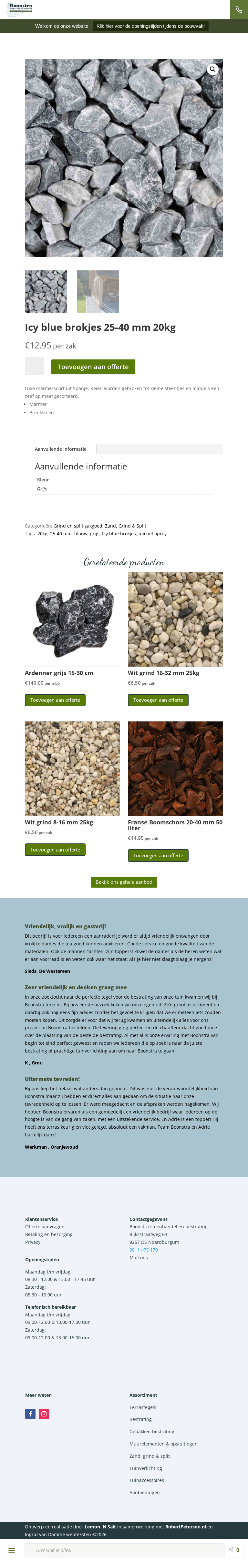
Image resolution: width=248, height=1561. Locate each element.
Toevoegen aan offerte (93, 366)
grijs (94, 533)
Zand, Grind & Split (125, 526)
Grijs (42, 489)
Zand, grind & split (149, 1456)
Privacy (32, 1242)
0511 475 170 (143, 1250)
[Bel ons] (239, 9)
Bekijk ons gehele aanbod (124, 882)
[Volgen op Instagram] (44, 1414)
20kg (42, 533)
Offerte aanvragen (45, 1227)
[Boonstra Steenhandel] (19, 10)
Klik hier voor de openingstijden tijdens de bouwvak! (151, 26)
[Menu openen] (11, 1550)
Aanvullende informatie (61, 449)
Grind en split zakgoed (78, 526)
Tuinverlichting (145, 1468)
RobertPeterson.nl (185, 1527)
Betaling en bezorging (49, 1234)
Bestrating (140, 1419)
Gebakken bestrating (151, 1431)
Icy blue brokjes (119, 533)
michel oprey (153, 533)
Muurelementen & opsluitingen (163, 1444)
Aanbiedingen (144, 1492)
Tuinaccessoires (146, 1480)
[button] (213, 69)
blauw (81, 533)
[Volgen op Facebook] (30, 1414)
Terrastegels (142, 1407)
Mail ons (138, 1257)
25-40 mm (61, 533)
